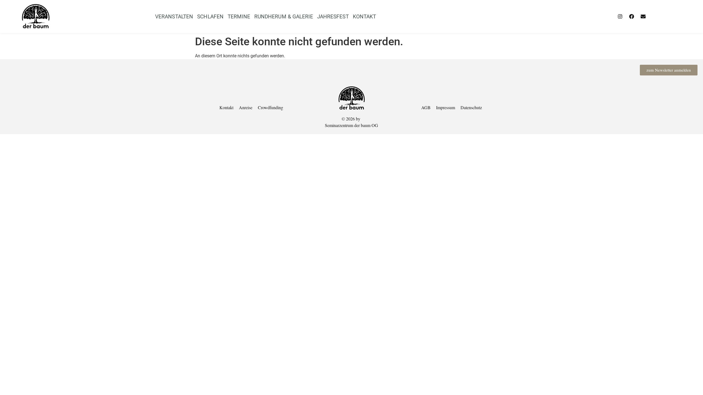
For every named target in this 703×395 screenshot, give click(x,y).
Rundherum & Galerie (283, 16)
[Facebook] (632, 16)
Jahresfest (333, 16)
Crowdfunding (270, 107)
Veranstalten (174, 16)
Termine (239, 16)
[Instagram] (620, 16)
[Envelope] (643, 16)
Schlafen (210, 16)
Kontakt (364, 16)
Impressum (445, 107)
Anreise (245, 107)
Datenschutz (471, 107)
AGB (426, 107)
